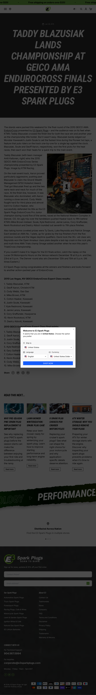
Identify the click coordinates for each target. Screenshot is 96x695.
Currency (55, 352)
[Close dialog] (73, 329)
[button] (48, 347)
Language (30, 352)
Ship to (28, 343)
